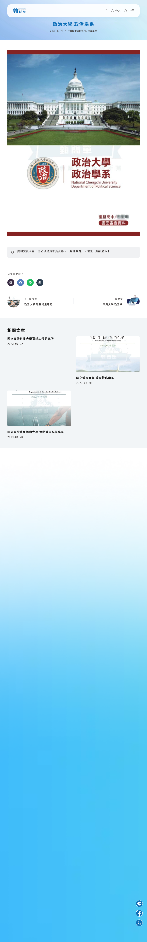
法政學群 (92, 30)
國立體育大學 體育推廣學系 (95, 378)
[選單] (132, 10)
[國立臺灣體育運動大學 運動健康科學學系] (39, 408)
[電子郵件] (10, 282)
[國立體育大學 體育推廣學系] (108, 354)
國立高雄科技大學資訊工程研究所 (30, 338)
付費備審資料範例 (77, 30)
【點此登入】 (102, 251)
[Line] (30, 282)
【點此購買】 (75, 251)
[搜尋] (125, 10)
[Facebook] (20, 282)
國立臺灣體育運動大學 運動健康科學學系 (35, 432)
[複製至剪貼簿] (39, 282)
